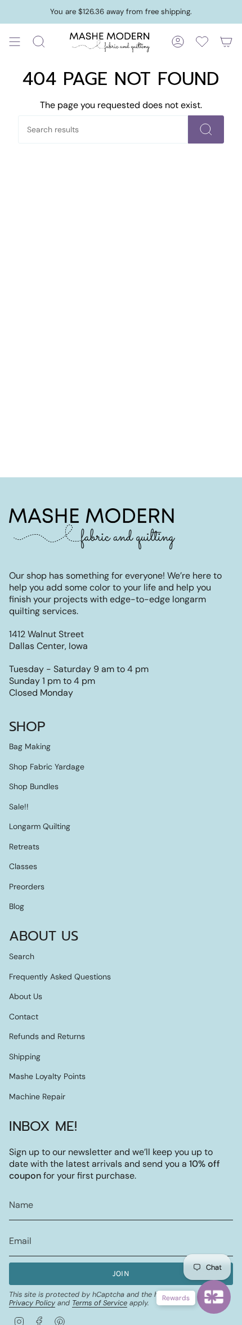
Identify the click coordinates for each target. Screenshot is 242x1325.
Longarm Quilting (39, 826)
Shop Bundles (34, 786)
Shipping (25, 1056)
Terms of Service (99, 1303)
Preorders (26, 886)
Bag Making (30, 746)
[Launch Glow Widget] (214, 1297)
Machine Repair (37, 1096)
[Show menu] (14, 42)
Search (21, 956)
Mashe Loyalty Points (47, 1076)
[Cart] (226, 42)
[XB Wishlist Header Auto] (202, 42)
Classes (23, 866)
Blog (16, 906)
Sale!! (19, 807)
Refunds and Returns (47, 1036)
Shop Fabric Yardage (46, 767)
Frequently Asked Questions (60, 977)
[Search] (206, 129)
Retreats (24, 846)
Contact (23, 1016)
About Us (25, 996)
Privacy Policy (32, 1303)
